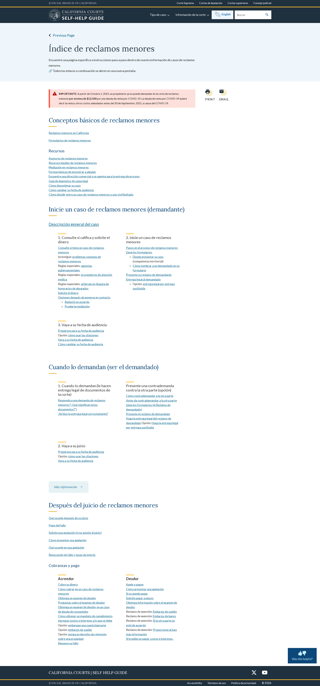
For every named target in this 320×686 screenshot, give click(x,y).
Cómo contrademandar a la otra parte (149, 396)
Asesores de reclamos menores (68, 158)
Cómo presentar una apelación (67, 540)
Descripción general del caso (74, 224)
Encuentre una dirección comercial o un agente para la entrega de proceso (94, 176)
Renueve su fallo (68, 643)
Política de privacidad (243, 683)
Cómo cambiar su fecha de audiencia (71, 190)
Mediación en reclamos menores (69, 167)
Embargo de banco (164, 616)
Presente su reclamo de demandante (149, 275)
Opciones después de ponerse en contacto (84, 297)
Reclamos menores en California (69, 133)
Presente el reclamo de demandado (148, 414)
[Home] (76, 15)
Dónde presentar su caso (148, 257)
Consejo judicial (262, 2)
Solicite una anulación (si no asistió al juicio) (75, 532)
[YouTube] (264, 673)
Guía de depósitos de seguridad (68, 181)
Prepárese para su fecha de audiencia (81, 331)
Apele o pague (135, 584)
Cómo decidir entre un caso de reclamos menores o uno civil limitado (91, 194)
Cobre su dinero (68, 584)
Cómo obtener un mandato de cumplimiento (85, 616)
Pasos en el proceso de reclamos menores (152, 248)
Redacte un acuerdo (77, 302)
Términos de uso (216, 683)
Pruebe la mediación (77, 306)
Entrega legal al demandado (143, 279)
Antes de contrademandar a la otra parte (151, 400)
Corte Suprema (185, 2)
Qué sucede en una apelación (66, 547)
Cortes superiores (238, 2)
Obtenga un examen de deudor (77, 598)
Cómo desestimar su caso (65, 185)
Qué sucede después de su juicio (68, 518)
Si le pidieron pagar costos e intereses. (149, 639)
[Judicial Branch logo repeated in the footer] (72, 683)
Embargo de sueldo (165, 611)
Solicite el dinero (68, 293)
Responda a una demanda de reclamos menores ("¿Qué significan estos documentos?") (81, 405)
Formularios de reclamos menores (70, 140)
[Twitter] (254, 673)
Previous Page (64, 35)
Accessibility (194, 683)
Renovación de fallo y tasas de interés (72, 555)
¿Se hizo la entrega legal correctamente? (83, 414)
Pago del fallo (57, 525)
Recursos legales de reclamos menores (73, 163)
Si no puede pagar (137, 593)
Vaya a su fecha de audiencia (75, 340)
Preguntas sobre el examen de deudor (81, 602)
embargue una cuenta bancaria (87, 625)
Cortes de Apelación (210, 2)
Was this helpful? (302, 659)
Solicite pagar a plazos (140, 598)
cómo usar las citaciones (83, 335)
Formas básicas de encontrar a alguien (72, 172)
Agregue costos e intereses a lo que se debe (85, 620)
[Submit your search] (267, 14)
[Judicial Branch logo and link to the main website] (72, 3)
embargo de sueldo (80, 630)
